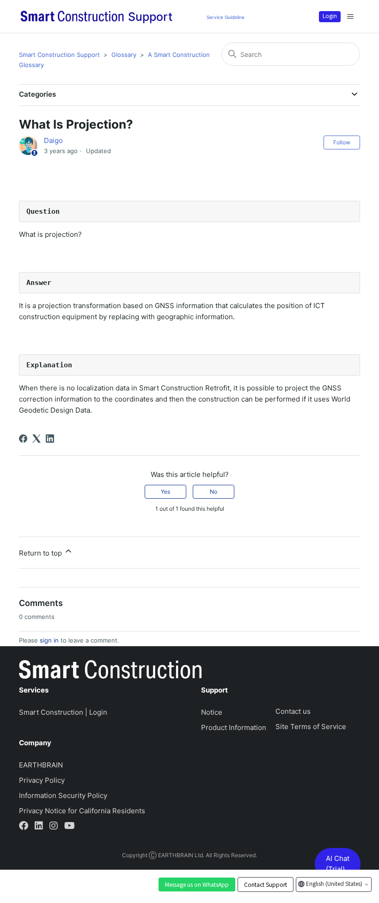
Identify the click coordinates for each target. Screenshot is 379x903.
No (213, 491)
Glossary (123, 54)
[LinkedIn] (50, 438)
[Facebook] (23, 438)
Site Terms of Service (310, 726)
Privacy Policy (42, 780)
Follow (341, 142)
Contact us (293, 711)
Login (330, 15)
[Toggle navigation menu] (350, 16)
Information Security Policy (63, 795)
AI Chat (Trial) (337, 863)
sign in (49, 640)
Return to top (41, 553)
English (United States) (334, 883)
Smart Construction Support (59, 54)
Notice (211, 712)
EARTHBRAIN (41, 765)
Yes (165, 491)
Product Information (233, 727)
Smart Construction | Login (63, 712)
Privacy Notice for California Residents (82, 810)
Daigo (53, 140)
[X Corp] (36, 438)
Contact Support (265, 884)
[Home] (110, 671)
